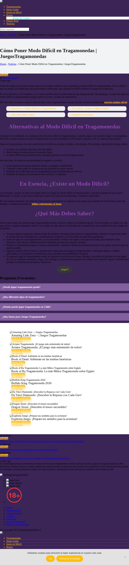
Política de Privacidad (69, 558)
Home (3, 34)
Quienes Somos (14, 513)
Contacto (10, 516)
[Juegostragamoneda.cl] (12, 1)
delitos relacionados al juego (47, 204)
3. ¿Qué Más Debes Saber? (21, 114)
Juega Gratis (12, 9)
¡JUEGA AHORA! (21, 338)
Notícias (10, 23)
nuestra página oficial (115, 102)
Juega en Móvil (14, 12)
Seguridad (11, 519)
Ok (50, 558)
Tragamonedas (13, 6)
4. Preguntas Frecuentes (81, 114)
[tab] (64, 287)
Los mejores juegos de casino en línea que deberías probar (29, 449)
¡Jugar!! (64, 269)
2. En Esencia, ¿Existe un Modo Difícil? (89, 108)
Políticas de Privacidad (17, 524)
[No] (125, 557)
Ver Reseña (17, 341)
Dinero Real (12, 20)
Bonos (9, 15)
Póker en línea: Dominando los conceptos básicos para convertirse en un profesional (41, 441)
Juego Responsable (15, 521)
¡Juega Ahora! (18, 362)
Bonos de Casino (21, 18)
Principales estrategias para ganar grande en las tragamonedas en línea (34, 458)
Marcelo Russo (10, 77)
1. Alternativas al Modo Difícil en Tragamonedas (32, 108)
